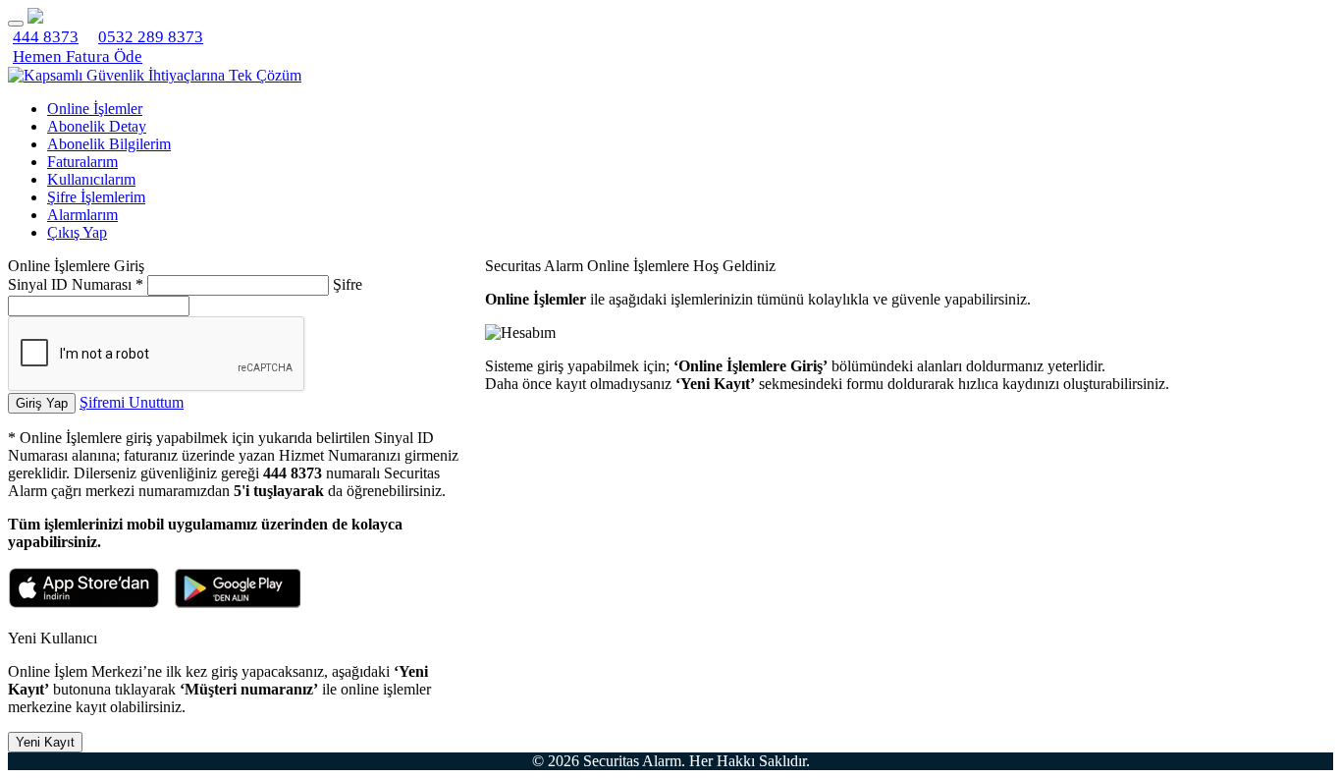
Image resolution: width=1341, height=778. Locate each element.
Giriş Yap (42, 403)
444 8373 (46, 37)
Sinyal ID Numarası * (75, 284)
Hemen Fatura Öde (77, 56)
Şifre (347, 284)
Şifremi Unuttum (132, 402)
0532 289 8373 (150, 37)
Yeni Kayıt (45, 742)
